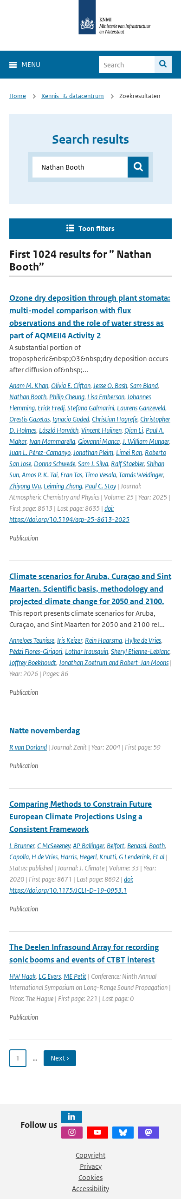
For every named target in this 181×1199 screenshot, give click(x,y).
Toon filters (96, 228)
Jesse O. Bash (110, 385)
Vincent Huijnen (101, 430)
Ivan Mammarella (52, 441)
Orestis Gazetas (29, 419)
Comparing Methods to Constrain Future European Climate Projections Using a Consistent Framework (80, 816)
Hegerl (88, 856)
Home (17, 96)
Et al (158, 856)
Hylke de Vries (143, 640)
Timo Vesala (100, 474)
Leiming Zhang (63, 485)
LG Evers (50, 976)
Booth (157, 845)
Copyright (90, 1155)
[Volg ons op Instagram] (71, 1132)
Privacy (91, 1166)
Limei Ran (129, 452)
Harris (68, 856)
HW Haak (22, 976)
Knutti (107, 856)
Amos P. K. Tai (40, 474)
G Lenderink (134, 856)
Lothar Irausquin (86, 651)
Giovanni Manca (99, 441)
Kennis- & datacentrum (72, 96)
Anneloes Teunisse (31, 640)
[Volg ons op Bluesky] (123, 1132)
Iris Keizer (69, 640)
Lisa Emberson (105, 396)
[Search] (163, 64)
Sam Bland (144, 385)
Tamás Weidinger (141, 474)
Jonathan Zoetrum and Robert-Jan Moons (113, 662)
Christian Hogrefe (114, 419)
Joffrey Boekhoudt (32, 662)
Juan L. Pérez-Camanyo (40, 452)
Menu (30, 64)
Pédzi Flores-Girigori (35, 651)
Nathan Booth (27, 396)
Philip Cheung (66, 396)
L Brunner (21, 845)
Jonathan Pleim (93, 452)
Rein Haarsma (103, 640)
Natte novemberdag (44, 730)
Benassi (136, 845)
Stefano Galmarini (90, 407)
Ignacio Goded (70, 419)
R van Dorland (28, 747)
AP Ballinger (88, 845)
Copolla (19, 856)
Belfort (115, 845)
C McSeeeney (53, 845)
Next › (60, 1058)
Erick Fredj (51, 407)
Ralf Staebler (127, 463)
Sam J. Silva (93, 463)
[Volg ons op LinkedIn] (71, 1117)
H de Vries (45, 856)
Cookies (90, 1177)
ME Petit (75, 976)
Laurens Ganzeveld (141, 407)
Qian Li (133, 430)
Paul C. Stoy (100, 485)
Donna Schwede (54, 463)
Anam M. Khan (28, 385)
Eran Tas (71, 474)
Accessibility (90, 1188)
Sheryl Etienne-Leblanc (140, 651)
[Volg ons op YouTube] (97, 1132)
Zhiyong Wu (25, 485)
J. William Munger (146, 441)
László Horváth (58, 430)
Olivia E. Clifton (70, 385)
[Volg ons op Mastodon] (148, 1132)
